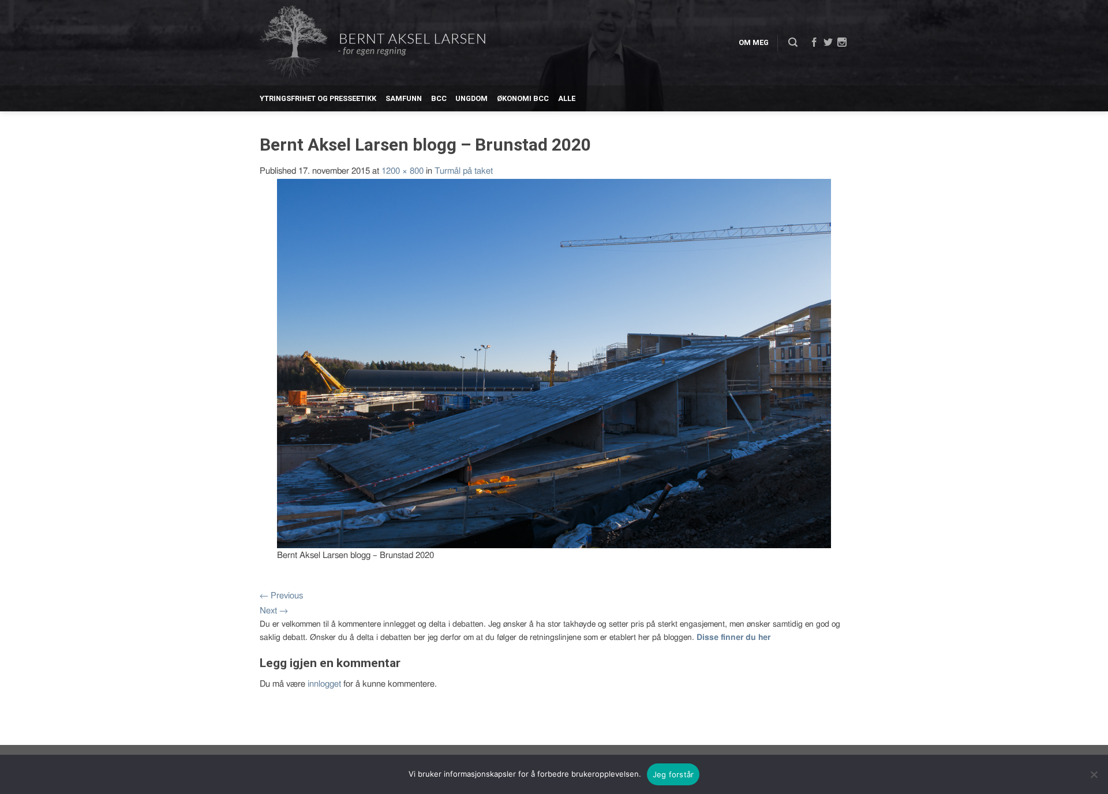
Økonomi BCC (523, 98)
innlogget (324, 684)
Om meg (754, 42)
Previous (281, 595)
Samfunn (403, 98)
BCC (439, 98)
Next (274, 610)
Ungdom (471, 98)
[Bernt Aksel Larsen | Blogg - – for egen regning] (372, 43)
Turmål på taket (464, 171)
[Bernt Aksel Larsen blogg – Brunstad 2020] (554, 362)
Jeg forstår (673, 774)
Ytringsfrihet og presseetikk (318, 98)
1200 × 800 (402, 171)
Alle (566, 98)
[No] (1093, 774)
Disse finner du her (733, 638)
